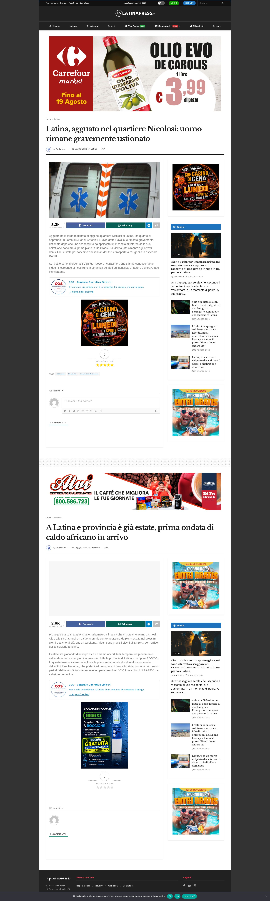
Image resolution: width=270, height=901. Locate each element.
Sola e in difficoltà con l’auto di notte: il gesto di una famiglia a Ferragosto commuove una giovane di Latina (206, 308)
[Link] (96, 411)
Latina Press (59, 886)
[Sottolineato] (74, 411)
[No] (266, 896)
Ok (170, 896)
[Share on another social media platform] (156, 225)
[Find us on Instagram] (195, 886)
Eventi (111, 26)
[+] (100, 411)
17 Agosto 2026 (202, 319)
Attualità (197, 26)
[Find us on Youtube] (189, 886)
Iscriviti (189, 3)
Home (56, 26)
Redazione (61, 149)
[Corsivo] (69, 411)
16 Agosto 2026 (202, 350)
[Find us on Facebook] (184, 886)
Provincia (92, 26)
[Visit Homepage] (135, 13)
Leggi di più (189, 896)
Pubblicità (73, 3)
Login (174, 3)
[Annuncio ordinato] (82, 411)
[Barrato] (78, 411)
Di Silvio (72, 374)
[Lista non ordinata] (87, 411)
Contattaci (84, 3)
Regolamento (52, 3)
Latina (73, 26)
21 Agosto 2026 (195, 277)
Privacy (63, 3)
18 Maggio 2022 (79, 149)
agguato (61, 374)
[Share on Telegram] (148, 225)
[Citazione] (91, 411)
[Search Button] (222, 3)
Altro (216, 26)
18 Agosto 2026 (202, 371)
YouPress (136, 26)
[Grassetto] (65, 411)
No (177, 896)
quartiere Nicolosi (89, 374)
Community (167, 26)
